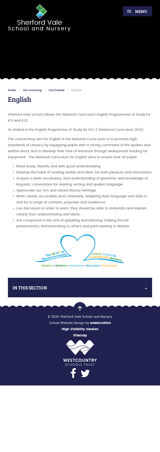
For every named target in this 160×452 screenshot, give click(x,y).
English (76, 90)
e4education (100, 323)
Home (12, 90)
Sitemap (80, 335)
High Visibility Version (80, 329)
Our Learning (32, 90)
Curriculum (57, 90)
